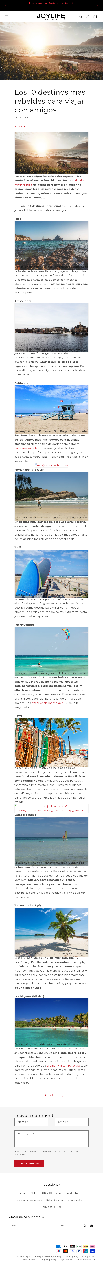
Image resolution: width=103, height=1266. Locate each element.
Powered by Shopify (51, 1256)
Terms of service (30, 1260)
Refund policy (54, 1200)
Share (21, 126)
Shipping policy (48, 1260)
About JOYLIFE (28, 1193)
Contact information (85, 1260)
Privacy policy (88, 1256)
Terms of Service (51, 1207)
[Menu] (6, 16)
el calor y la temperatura (63, 1065)
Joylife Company (33, 1256)
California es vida (25, 448)
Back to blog (54, 1095)
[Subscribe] (62, 1225)
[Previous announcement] (6, 5)
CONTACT (46, 1193)
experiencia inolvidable (47, 702)
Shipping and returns (68, 1193)
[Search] (80, 16)
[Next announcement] (97, 5)
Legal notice (66, 1260)
